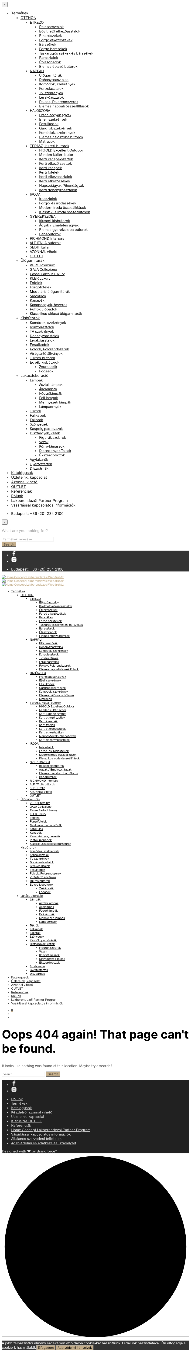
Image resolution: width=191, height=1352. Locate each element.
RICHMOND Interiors (47, 238)
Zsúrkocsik (48, 366)
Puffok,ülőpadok (43, 309)
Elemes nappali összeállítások (64, 106)
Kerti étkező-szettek (55, 163)
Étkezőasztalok (51, 26)
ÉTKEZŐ (37, 22)
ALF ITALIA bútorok (45, 242)
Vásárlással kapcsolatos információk (43, 505)
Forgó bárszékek (53, 48)
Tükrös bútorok (42, 357)
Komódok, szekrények (57, 84)
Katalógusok (22, 472)
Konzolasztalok (51, 88)
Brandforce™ (47, 1151)
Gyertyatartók (41, 463)
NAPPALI (37, 70)
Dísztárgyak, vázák (45, 433)
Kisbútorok (30, 318)
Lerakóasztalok (51, 97)
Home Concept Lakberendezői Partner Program (50, 1129)
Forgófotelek (40, 287)
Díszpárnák (39, 468)
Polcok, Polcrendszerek (58, 101)
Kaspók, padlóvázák (46, 428)
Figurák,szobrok (52, 437)
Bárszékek (47, 44)
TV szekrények (51, 92)
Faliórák (36, 419)
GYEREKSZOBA (42, 216)
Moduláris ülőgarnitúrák (50, 291)
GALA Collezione (43, 269)
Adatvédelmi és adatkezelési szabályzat (43, 1143)
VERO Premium (42, 265)
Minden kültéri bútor (56, 154)
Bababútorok (50, 234)
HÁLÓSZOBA (40, 110)
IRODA (35, 194)
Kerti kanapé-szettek (56, 159)
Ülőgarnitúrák (50, 75)
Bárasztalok (48, 57)
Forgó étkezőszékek (55, 40)
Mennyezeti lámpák (55, 402)
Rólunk (17, 496)
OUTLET (36, 256)
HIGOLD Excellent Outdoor (61, 150)
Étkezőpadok (50, 62)
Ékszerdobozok (52, 455)
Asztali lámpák (50, 384)
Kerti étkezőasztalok (55, 176)
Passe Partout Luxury (47, 273)
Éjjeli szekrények (53, 119)
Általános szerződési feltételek (36, 1138)
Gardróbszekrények (55, 128)
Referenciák (21, 491)
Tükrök (35, 411)
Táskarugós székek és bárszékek (66, 53)
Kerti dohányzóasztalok (58, 189)
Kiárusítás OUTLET (26, 1121)
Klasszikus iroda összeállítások (64, 212)
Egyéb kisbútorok (44, 362)
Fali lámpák (48, 397)
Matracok (47, 141)
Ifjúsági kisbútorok (54, 220)
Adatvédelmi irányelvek (75, 1347)
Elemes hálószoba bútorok (61, 137)
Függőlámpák (50, 393)
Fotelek (36, 282)
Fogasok (46, 371)
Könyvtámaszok (51, 446)
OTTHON (28, 17)
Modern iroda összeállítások (62, 207)
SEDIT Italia (39, 247)
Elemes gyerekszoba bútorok (63, 229)
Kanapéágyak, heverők (48, 304)
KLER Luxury (40, 278)
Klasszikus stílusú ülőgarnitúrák (56, 313)
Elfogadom (46, 1347)
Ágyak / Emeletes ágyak (58, 225)
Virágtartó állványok (46, 353)
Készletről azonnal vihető (31, 1112)
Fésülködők (48, 123)
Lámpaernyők (50, 406)
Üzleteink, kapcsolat (29, 477)
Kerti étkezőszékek (54, 181)
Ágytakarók (39, 459)
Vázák (43, 441)
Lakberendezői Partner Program (39, 500)
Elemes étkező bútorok (58, 66)
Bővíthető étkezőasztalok (59, 31)
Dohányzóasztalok (53, 79)
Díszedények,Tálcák (55, 450)
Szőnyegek (39, 424)
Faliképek (38, 415)
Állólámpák (48, 389)
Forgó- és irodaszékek (57, 203)
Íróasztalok (48, 198)
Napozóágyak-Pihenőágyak (61, 185)
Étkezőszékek (50, 35)
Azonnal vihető (24, 482)
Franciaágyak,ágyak (55, 115)
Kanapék (37, 300)
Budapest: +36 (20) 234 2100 (37, 513)
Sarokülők (38, 296)
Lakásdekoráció (34, 375)
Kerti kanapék (50, 167)
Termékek (19, 13)
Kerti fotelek (49, 172)
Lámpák (36, 380)
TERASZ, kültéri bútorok (49, 145)
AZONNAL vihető (43, 251)
